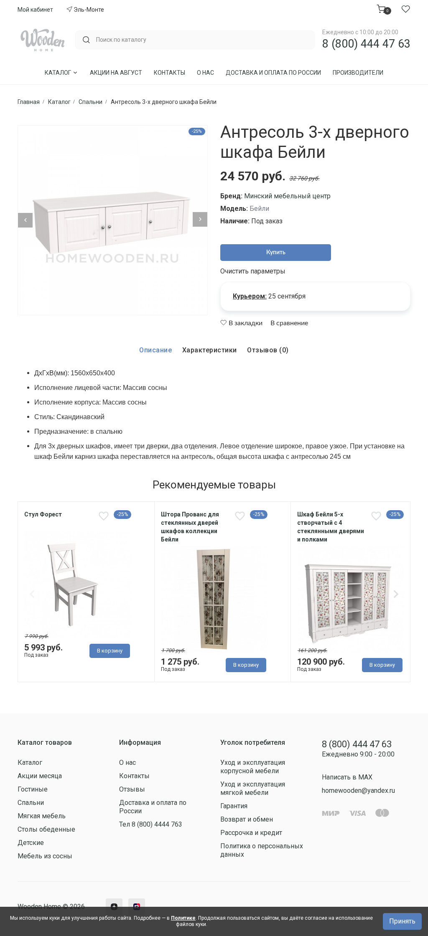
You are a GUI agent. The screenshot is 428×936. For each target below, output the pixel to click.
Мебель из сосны (45, 856)
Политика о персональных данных (261, 850)
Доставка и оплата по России (273, 72)
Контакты (169, 72)
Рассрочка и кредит (251, 833)
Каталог (58, 72)
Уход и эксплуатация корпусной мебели (252, 767)
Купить (275, 253)
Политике (183, 918)
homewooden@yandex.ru (358, 790)
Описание (155, 350)
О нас (205, 72)
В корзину (109, 651)
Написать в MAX (347, 777)
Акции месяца (40, 776)
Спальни (31, 803)
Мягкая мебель (42, 816)
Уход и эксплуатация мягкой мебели (252, 788)
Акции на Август (116, 72)
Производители (358, 72)
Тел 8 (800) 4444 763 (150, 824)
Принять (402, 921)
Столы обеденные (46, 829)
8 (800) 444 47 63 (366, 44)
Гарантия (233, 806)
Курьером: (250, 296)
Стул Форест (43, 514)
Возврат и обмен (246, 819)
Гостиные (33, 789)
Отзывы (132, 789)
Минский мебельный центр (287, 196)
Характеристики (209, 350)
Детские (31, 843)
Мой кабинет (35, 9)
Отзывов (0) (268, 350)
